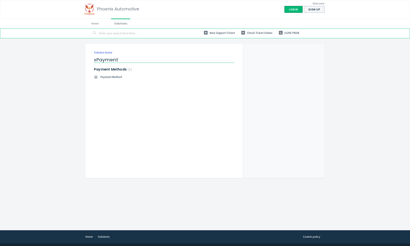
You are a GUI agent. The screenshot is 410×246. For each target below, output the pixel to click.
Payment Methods (112, 69)
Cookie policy (311, 237)
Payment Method (111, 77)
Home (95, 23)
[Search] (94, 33)
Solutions (120, 23)
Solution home (103, 52)
